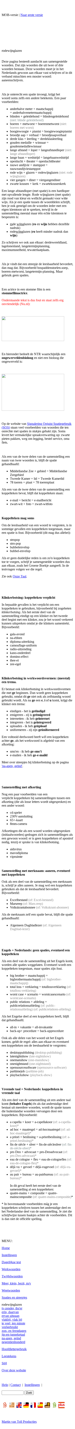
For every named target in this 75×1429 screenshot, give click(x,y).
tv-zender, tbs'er (12, 1308)
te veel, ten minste (13, 1323)
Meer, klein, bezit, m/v (16, 1283)
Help (5, 1385)
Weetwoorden (11, 1290)
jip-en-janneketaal (13, 1334)
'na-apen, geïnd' (12, 766)
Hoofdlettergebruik (14, 1349)
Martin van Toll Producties (19, 1421)
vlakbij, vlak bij (12, 1319)
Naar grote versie (31, 15)
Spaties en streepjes (14, 1297)
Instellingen (9, 1255)
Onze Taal (19, 576)
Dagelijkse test (11, 1262)
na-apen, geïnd (11, 1338)
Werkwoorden (11, 1269)
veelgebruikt (10, 1327)
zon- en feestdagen (14, 1331)
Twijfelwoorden (12, 1276)
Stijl (4, 1363)
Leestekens (9, 1356)
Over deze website (14, 1370)
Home (6, 1248)
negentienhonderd (13, 1342)
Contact (15, 1385)
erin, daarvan (10, 1312)
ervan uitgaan (10, 1316)
